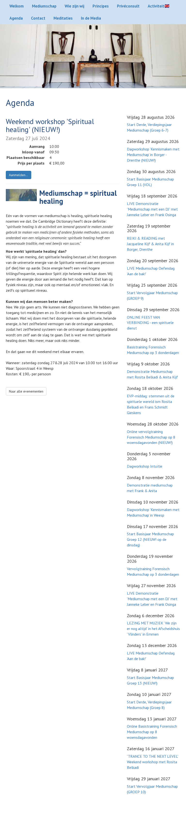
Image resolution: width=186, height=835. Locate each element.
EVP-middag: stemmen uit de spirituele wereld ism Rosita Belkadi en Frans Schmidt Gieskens (150, 404)
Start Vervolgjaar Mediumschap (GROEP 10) (152, 789)
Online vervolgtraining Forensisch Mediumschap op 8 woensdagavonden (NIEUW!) (151, 437)
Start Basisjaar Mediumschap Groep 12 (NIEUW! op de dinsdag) (150, 539)
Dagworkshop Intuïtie (144, 466)
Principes (101, 6)
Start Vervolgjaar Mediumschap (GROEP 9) (152, 295)
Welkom (16, 6)
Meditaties (63, 18)
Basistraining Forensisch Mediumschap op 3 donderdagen (153, 350)
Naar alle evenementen (26, 391)
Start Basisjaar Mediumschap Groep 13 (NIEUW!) (150, 680)
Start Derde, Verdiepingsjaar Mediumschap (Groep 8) (149, 705)
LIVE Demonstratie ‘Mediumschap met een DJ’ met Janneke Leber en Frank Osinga (152, 599)
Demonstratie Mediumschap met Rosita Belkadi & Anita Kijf (152, 374)
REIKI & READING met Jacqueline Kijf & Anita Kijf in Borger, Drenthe (150, 244)
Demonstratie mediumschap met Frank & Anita (150, 488)
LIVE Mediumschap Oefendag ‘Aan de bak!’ (151, 271)
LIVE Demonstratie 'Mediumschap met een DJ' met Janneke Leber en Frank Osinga (152, 209)
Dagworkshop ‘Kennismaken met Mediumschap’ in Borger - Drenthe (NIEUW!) (153, 155)
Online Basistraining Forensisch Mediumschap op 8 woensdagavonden (152, 732)
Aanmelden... (18, 175)
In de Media (91, 18)
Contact (38, 18)
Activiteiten (158, 6)
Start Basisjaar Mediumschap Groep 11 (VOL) (150, 182)
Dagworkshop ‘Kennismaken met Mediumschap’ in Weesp (153, 512)
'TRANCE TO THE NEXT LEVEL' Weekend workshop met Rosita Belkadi (152, 762)
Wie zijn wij (74, 6)
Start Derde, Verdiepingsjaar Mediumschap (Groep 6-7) (149, 127)
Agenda (16, 18)
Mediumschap (44, 6)
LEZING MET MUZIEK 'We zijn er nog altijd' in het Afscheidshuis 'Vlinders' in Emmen (153, 629)
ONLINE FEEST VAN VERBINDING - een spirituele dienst (150, 323)
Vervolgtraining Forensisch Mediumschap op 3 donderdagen (153, 571)
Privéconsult (128, 6)
